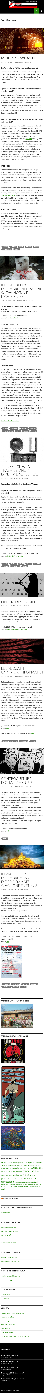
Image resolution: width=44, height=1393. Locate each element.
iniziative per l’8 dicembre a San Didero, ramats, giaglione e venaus (19, 880)
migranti (13, 563)
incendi (9, 1171)
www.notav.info (6, 1235)
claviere (37, 1165)
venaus (16, 249)
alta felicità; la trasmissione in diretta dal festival (19, 470)
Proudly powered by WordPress (10, 1390)
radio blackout (36, 1179)
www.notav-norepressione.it (10, 1261)
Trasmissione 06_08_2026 (9, 1367)
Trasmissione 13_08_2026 (9, 1361)
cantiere (13, 246)
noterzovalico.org (7, 1332)
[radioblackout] (13, 1051)
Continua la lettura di (10, 421)
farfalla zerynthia (28, 1168)
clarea (33, 1165)
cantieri (18, 1165)
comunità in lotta (6, 1168)
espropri (25, 984)
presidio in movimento (16, 1179)
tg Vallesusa (5, 1298)
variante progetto (18, 1186)
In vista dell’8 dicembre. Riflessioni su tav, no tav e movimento (21, 291)
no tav (36, 246)
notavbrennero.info (7, 1317)
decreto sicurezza (8, 195)
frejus (21, 246)
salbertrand (33, 1182)
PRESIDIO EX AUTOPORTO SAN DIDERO (15, 1336)
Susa (26, 1184)
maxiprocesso (5, 1175)
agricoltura (21, 1162)
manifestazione (8, 431)
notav (33, 1175)
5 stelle (5, 246)
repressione (24, 741)
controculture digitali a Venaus (17, 780)
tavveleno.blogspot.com (9, 1280)
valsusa (15, 986)
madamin (33, 428)
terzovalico (15, 566)
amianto (29, 139)
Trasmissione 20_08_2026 (9, 1355)
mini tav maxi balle (18, 58)
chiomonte (16, 984)
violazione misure (35, 1186)
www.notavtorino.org (8, 1239)
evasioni (20, 1168)
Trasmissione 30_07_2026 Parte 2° (12, 1373)
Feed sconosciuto (10, 1198)
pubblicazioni (27, 1179)
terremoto (31, 1184)
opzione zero (7, 249)
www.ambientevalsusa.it (9, 1257)
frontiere (38, 1167)
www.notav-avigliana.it (8, 1227)
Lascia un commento (23, 62)
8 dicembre (14, 428)
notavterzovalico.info (8, 1325)
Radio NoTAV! (7, 11)
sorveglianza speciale (17, 1184)
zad (3, 1189)
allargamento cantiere (34, 1162)
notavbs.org (5, 1321)
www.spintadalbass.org (8, 1243)
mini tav (28, 246)
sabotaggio (26, 1182)
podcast (26, 431)
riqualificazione (18, 1182)
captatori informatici (10, 741)
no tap (21, 563)
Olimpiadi (37, 563)
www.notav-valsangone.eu (9, 1231)
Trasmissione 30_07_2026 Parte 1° (12, 1379)
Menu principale (41, 11)
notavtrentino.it (6, 1328)
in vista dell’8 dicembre (14, 318)
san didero (6, 986)
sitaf (10, 1184)
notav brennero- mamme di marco (12, 1313)
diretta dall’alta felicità (14, 556)
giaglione (34, 984)
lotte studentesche (16, 1171)
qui (7, 728)
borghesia (23, 428)
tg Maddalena (5, 1294)
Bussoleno (4, 1165)
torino (3, 1186)
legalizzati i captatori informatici (22, 670)
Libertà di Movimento (21, 601)
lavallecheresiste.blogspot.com (11, 1276)
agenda (15, 1162)
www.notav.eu (5, 1212)
